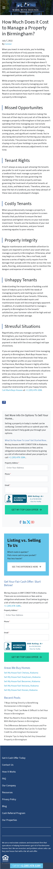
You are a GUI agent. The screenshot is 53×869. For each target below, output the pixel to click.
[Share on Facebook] (4, 402)
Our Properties (9, 820)
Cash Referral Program (13, 813)
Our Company (9, 785)
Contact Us (7, 765)
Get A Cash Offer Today (13, 758)
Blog (4, 806)
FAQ (4, 778)
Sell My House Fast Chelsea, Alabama (21, 672)
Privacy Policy (9, 799)
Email (7, 485)
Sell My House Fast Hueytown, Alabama (22, 677)
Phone (8, 474)
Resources (7, 792)
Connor (8, 43)
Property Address (12, 463)
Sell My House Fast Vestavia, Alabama (21, 685)
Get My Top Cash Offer (25, 509)
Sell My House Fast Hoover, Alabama (21, 690)
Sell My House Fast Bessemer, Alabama (22, 681)
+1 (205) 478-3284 (34, 390)
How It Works (9, 771)
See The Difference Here (25, 566)
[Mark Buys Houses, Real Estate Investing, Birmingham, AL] (25, 499)
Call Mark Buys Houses (12, 390)
